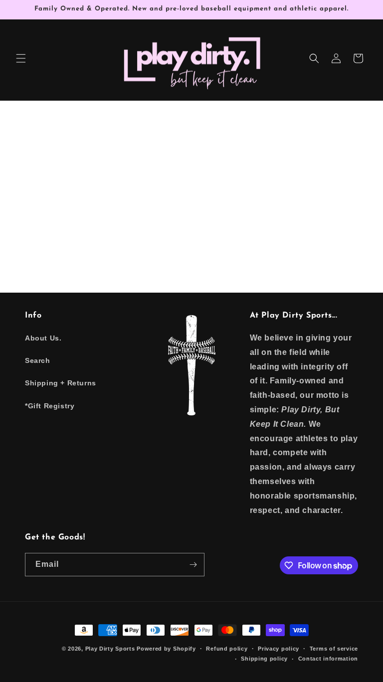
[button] (21, 58)
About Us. (43, 338)
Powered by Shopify (166, 649)
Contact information (328, 659)
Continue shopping (191, 222)
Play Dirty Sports (110, 649)
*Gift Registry (49, 406)
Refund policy (226, 649)
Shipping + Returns (60, 383)
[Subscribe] (193, 564)
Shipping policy (264, 659)
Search (37, 360)
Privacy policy (278, 649)
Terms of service (334, 649)
